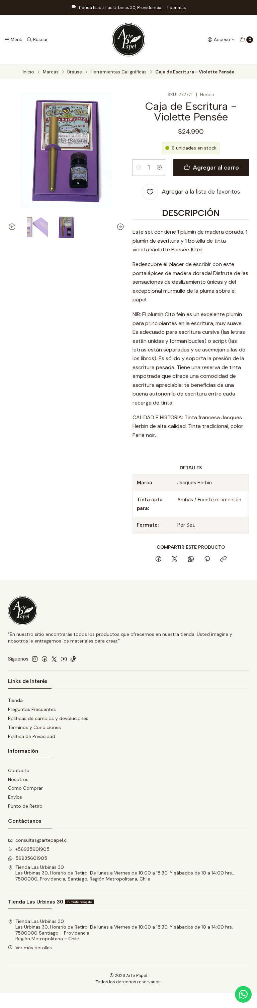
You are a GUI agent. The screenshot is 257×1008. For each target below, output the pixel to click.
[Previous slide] (13, 227)
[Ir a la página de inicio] (128, 39)
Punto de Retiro (25, 806)
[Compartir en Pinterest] (207, 559)
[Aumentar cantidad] (159, 168)
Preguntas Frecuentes (32, 709)
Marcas (51, 72)
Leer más (176, 7)
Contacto (18, 770)
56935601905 (31, 858)
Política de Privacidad (31, 736)
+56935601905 (32, 849)
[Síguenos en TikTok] (73, 659)
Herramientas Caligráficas (119, 72)
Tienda (15, 700)
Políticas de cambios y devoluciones (48, 718)
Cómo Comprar (25, 788)
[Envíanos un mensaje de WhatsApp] (243, 994)
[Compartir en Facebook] (158, 559)
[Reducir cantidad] (138, 168)
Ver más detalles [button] (33, 948)
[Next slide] (119, 227)
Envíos (15, 797)
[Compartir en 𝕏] (174, 559)
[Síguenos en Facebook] (44, 659)
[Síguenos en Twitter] (54, 659)
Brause (74, 72)
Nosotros (18, 779)
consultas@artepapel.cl (41, 840)
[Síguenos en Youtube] (64, 659)
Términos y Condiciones (34, 727)
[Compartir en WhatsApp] (190, 559)
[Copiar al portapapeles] (223, 559)
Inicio (28, 72)
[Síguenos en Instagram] (34, 659)
